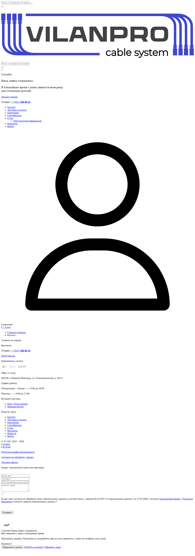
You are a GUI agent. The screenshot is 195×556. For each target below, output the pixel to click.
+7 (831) (20, 102)
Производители (15, 406)
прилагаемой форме (169, 499)
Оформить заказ (52, 547)
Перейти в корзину (34, 547)
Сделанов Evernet (6, 445)
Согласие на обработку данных (17, 457)
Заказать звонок (9, 97)
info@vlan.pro (8, 356)
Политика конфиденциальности (18, 452)
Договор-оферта (9, 462)
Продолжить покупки (12, 547)
